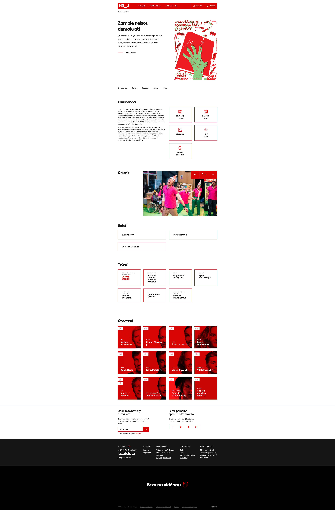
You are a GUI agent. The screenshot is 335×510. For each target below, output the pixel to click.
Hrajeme (141, 6)
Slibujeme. (138, 434)
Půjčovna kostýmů (207, 450)
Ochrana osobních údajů (163, 507)
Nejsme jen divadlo (163, 458)
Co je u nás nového (187, 455)
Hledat (212, 6)
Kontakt (199, 6)
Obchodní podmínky (146, 507)
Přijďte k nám (155, 6)
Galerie (134, 88)
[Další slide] (213, 175)
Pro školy (159, 455)
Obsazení (145, 88)
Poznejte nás (171, 6)
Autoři (155, 88)
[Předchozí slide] (195, 175)
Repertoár (126, 11)
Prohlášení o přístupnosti (189, 507)
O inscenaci (122, 88)
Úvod (119, 11)
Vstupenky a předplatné (165, 450)
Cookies (176, 507)
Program (146, 450)
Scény (182, 450)
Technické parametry (208, 453)
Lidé (181, 453)
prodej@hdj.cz (126, 453)
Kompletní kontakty (125, 458)
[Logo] (124, 6)
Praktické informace (164, 453)
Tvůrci (165, 88)
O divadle (183, 458)
